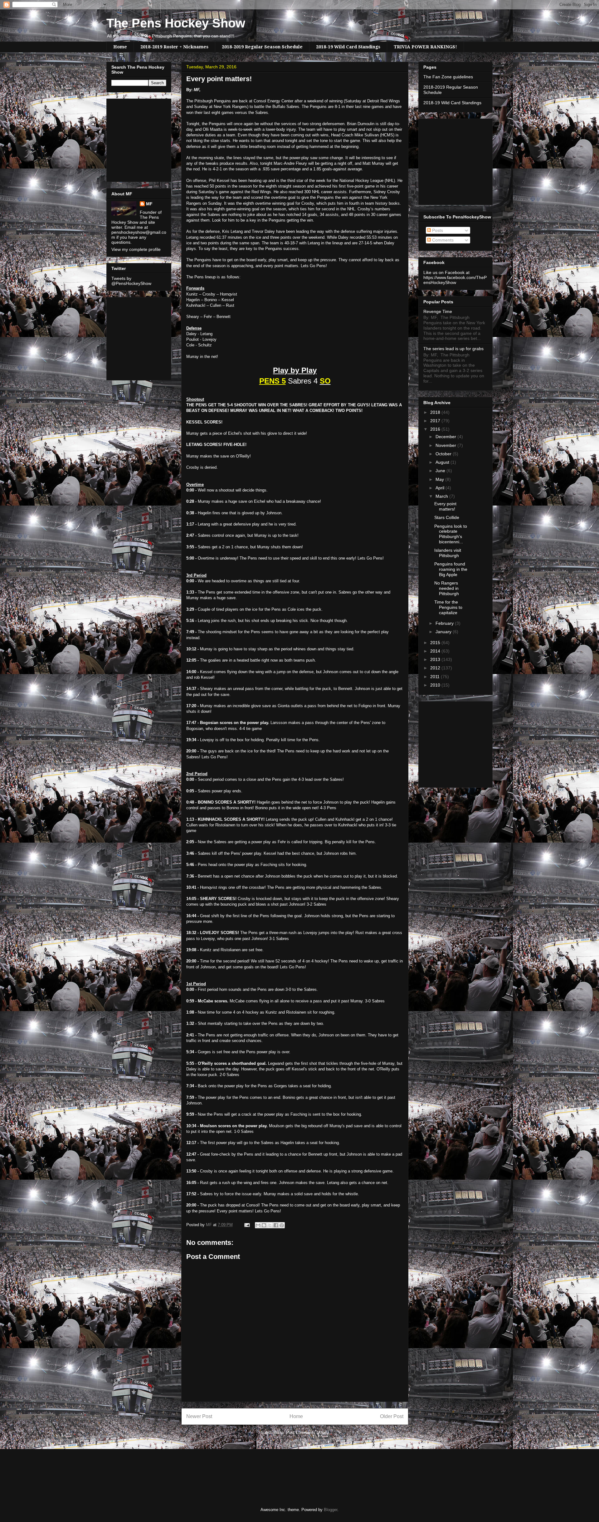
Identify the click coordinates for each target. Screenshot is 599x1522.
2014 (435, 650)
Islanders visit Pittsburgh (447, 553)
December (446, 436)
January (444, 631)
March (442, 496)
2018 (435, 412)
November (446, 445)
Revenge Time (437, 311)
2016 (435, 429)
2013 (435, 659)
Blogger (330, 1509)
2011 (435, 676)
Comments (442, 239)
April (441, 487)
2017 (435, 420)
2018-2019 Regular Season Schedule (262, 46)
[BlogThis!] (264, 1225)
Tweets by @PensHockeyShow (131, 281)
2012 (435, 667)
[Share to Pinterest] (282, 1225)
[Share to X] (270, 1225)
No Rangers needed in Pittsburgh (446, 588)
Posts (437, 230)
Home (120, 46)
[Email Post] (246, 1224)
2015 (435, 642)
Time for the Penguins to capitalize (448, 607)
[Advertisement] (130, 138)
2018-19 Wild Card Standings (348, 46)
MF (149, 203)
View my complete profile (136, 249)
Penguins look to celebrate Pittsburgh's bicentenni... (450, 534)
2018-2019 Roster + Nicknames (174, 46)
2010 (435, 685)
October (444, 453)
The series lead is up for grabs (453, 348)
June (441, 470)
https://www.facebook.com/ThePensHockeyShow (455, 280)
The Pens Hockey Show (175, 23)
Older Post (391, 1416)
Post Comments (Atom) (307, 1432)
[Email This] (258, 1225)
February (445, 623)
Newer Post (199, 1416)
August (443, 462)
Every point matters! (445, 506)
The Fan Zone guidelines (448, 76)
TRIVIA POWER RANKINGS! (425, 46)
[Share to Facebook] (276, 1225)
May (440, 479)
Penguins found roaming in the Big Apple (450, 569)
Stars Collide (446, 517)
